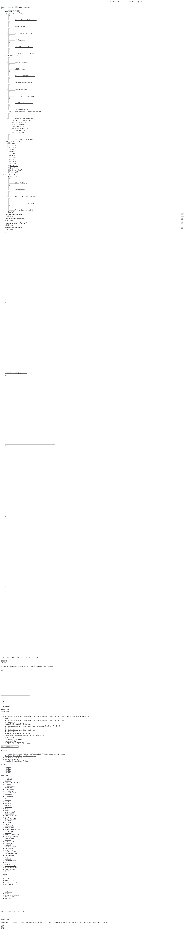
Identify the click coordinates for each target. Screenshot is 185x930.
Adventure (8, 800)
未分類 (7, 718)
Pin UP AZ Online (10, 847)
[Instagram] (96, 4)
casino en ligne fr (10, 812)
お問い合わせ (8, 898)
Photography (8, 843)
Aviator (7, 801)
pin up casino (9, 850)
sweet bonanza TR (10, 866)
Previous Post (5, 710)
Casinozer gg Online (11, 815)
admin (67, 716)
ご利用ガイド (8, 892)
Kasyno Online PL (10, 819)
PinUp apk (8, 859)
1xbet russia (8, 794)
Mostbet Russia (9, 838)
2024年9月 (8, 768)
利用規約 (7, 893)
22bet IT (7, 798)
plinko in (7, 864)
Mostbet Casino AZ (11, 827)
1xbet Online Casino (11, 793)
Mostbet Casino (9, 826)
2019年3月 (8, 772)
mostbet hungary (10, 831)
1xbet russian (9, 796)
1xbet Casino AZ (10, 791)
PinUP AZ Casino (10, 860)
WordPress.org (9, 884)
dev (23, 735)
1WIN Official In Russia (12, 782)
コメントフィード (11, 882)
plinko (6, 862)
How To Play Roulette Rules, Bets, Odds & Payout (20, 730)
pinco (6, 857)
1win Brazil (8, 779)
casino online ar (9, 814)
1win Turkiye (9, 784)
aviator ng (8, 803)
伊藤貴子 (34, 666)
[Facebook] (89, 4)
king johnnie (8, 821)
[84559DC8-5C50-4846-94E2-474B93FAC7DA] (5, 698)
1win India (8, 781)
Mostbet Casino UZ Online (13, 829)
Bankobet (8, 805)
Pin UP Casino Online (11, 853)
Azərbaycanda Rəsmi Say (12, 759)
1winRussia (8, 788)
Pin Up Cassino (9, 855)
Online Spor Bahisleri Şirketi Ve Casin (16, 761)
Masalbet (7, 824)
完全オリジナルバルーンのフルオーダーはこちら (115, 2)
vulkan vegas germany (11, 867)
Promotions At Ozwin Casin (13, 739)
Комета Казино (10, 869)
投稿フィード (9, 880)
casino (6, 810)
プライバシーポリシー (10, 897)
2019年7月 (8, 770)
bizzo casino (8, 807)
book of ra (8, 808)
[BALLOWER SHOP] (8, 7)
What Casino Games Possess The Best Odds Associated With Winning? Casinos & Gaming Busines (35, 720)
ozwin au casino (9, 737)
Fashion (7, 817)
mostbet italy (8, 833)
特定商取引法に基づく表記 (11, 895)
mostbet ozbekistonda (11, 836)
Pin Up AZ (8, 845)
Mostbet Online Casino (12, 834)
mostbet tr (8, 840)
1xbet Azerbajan (10, 789)
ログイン (8, 878)
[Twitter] (92, 4)
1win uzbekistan (10, 786)
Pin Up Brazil (9, 848)
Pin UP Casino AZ (10, 852)
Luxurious (8, 822)
